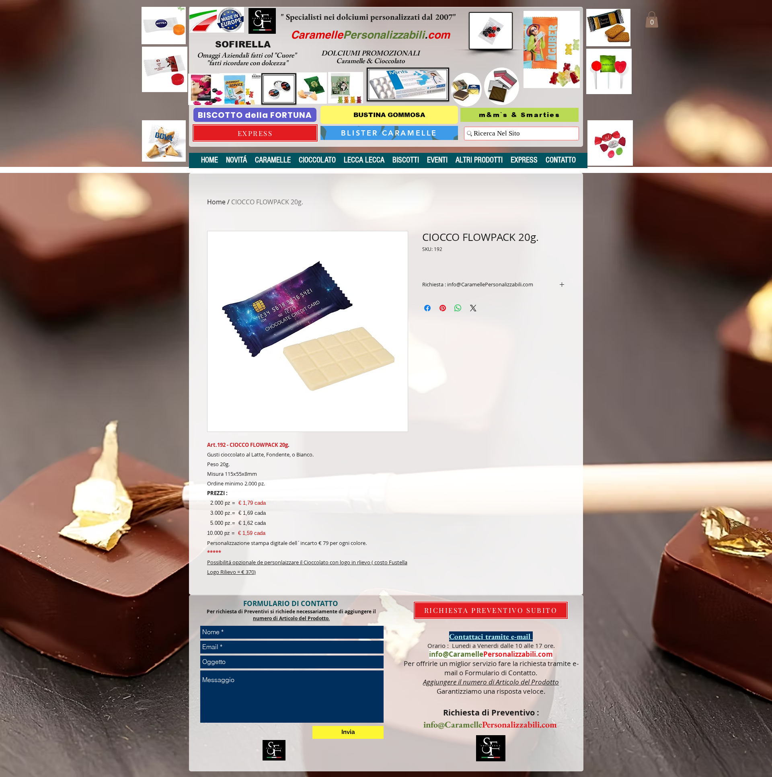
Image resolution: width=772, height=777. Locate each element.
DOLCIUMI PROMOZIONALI (370, 54)
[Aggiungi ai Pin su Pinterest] (443, 308)
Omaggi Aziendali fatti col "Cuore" (247, 56)
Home (216, 201)
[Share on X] (473, 308)
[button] (652, 19)
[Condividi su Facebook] (427, 308)
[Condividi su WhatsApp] (458, 308)
